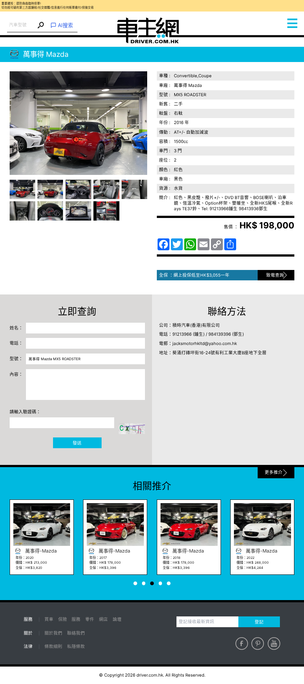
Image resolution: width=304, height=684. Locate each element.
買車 (48, 619)
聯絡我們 (76, 633)
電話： (16, 343)
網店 (103, 619)
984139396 (219, 334)
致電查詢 (275, 275)
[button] (22, 189)
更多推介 (273, 472)
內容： (16, 374)
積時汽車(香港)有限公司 (196, 325)
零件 (89, 619)
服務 (76, 619)
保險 (62, 619)
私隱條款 (76, 646)
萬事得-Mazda (72, 551)
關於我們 (53, 633)
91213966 (182, 334)
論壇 (117, 619)
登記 (259, 622)
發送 (77, 443)
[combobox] (21, 25)
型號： (16, 358)
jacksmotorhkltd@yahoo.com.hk (204, 343)
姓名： (16, 327)
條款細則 (53, 646)
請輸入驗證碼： (25, 411)
